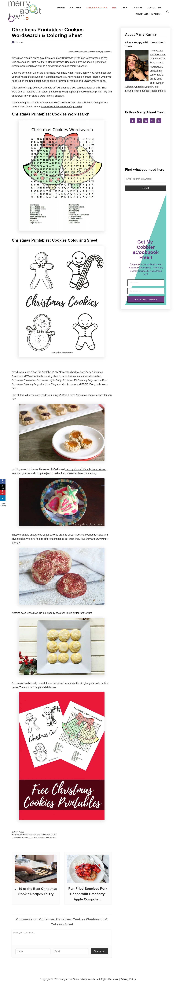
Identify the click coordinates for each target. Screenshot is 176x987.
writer (153, 74)
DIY (32, 838)
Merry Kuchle (19, 832)
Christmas (26, 838)
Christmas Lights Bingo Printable (55, 380)
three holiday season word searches (81, 376)
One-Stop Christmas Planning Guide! (61, 106)
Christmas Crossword (23, 380)
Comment (99, 951)
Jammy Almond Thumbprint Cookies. (85, 469)
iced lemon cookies (70, 683)
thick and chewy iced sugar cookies (38, 534)
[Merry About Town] (24, 11)
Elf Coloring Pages (84, 380)
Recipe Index (157, 90)
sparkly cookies (55, 613)
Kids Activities (51, 838)
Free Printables (39, 838)
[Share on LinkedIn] (3, 498)
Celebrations (16, 838)
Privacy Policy (128, 979)
